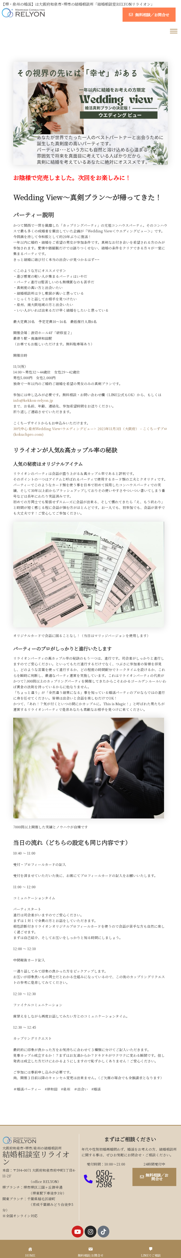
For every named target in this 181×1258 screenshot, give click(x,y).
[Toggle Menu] (173, 31)
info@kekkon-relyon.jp (33, 400)
